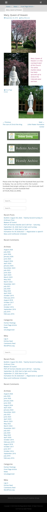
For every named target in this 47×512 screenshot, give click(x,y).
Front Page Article (27, 6)
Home (8, 6)
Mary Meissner (25, 18)
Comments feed (9, 343)
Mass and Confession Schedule (15, 234)
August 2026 (8, 250)
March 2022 (8, 282)
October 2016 (9, 307)
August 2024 (8, 261)
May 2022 (7, 279)
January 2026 (8, 256)
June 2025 (7, 259)
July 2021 (7, 286)
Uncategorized (9, 330)
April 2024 (7, 263)
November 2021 (9, 284)
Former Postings (10, 323)
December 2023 (9, 268)
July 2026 (7, 252)
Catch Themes (27, 509)
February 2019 (9, 298)
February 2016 (9, 314)
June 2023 (7, 273)
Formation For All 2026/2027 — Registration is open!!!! (23, 232)
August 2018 (8, 300)
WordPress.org (9, 346)
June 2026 (7, 254)
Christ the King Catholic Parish (22, 506)
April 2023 (7, 275)
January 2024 (8, 266)
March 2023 (8, 277)
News (16, 6)
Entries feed (8, 341)
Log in (6, 339)
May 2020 (7, 291)
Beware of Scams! (10, 222)
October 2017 (9, 302)
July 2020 (7, 289)
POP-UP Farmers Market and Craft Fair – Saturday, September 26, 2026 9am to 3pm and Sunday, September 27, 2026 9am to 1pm (22, 227)
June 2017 (7, 305)
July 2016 (7, 312)
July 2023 (7, 270)
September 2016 (10, 309)
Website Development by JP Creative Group (23, 498)
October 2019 (9, 295)
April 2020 (7, 293)
